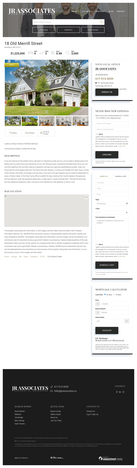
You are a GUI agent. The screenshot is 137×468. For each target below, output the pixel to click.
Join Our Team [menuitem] (56, 421)
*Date (97, 200)
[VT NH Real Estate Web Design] (110, 458)
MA (20, 257)
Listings (14, 257)
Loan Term (99, 295)
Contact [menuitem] (121, 11)
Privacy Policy (121, 146)
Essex (26, 257)
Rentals (68, 30)
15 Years (118, 295)
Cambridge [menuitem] (19, 417)
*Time (97, 209)
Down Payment (100, 309)
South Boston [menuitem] (20, 411)
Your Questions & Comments (105, 217)
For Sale (44, 30)
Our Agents (123, 89)
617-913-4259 (104, 78)
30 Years (109, 295)
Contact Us (106, 92)
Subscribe (106, 155)
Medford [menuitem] (18, 414)
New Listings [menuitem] (19, 421)
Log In (88, 414)
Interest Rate (99, 317)
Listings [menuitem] (86, 11)
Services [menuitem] (99, 11)
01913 (42, 257)
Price (97, 300)
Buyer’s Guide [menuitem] (56, 411)
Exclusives (93, 30)
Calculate (106, 330)
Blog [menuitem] (111, 11)
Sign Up (95, 414)
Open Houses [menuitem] (20, 424)
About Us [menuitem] (54, 417)
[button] (101, 22)
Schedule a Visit (120, 176)
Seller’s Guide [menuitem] (55, 414)
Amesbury (34, 257)
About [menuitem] (74, 11)
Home (6, 257)
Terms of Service (99, 274)
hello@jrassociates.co (65, 391)
